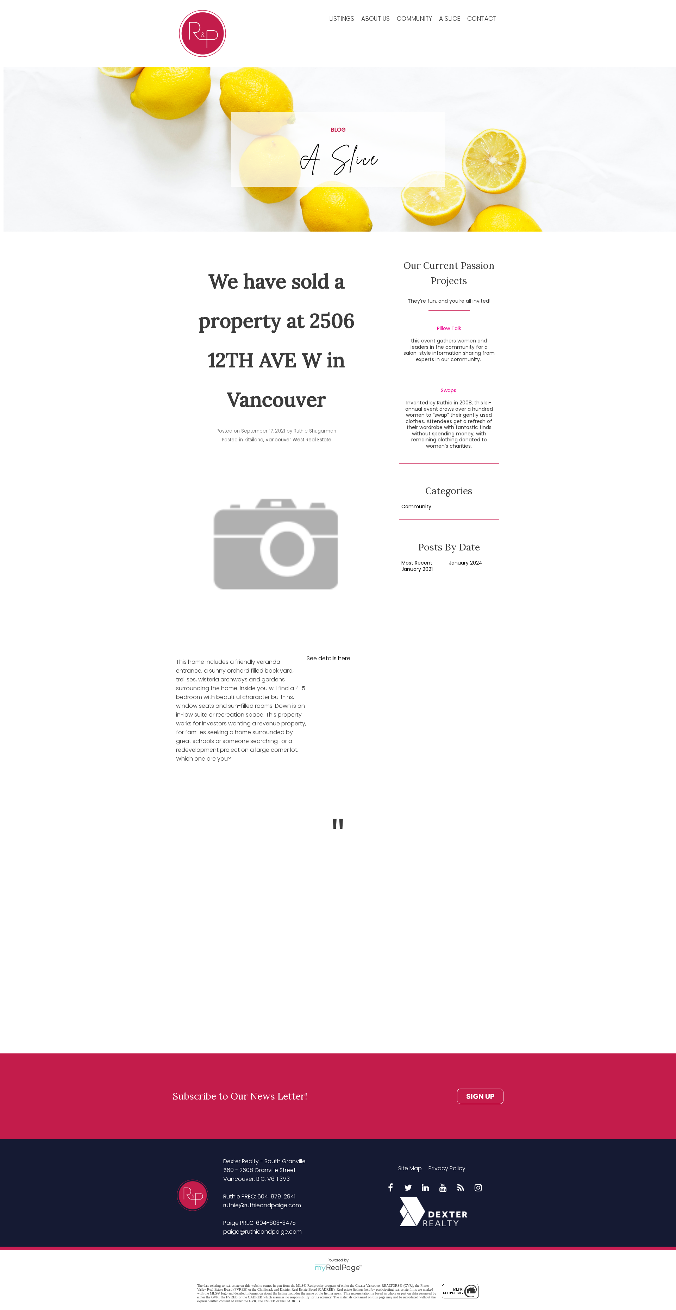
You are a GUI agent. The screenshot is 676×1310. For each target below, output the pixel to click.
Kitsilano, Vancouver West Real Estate (287, 439)
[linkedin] (425, 1188)
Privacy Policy (446, 1168)
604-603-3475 (276, 1223)
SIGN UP (480, 1096)
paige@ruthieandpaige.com (262, 1232)
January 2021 (417, 569)
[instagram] (478, 1188)
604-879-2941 (276, 1196)
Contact (481, 18)
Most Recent (416, 563)
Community (414, 18)
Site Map (410, 1168)
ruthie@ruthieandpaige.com (262, 1205)
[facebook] (390, 1188)
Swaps (448, 391)
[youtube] (443, 1188)
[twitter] (408, 1188)
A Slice (449, 18)
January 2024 (465, 563)
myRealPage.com (338, 1268)
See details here (328, 658)
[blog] (461, 1188)
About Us (375, 18)
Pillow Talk (449, 329)
